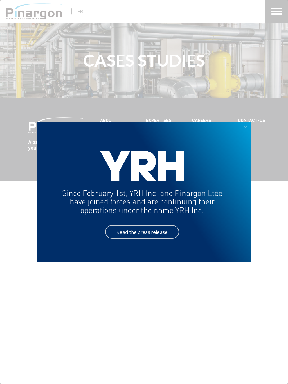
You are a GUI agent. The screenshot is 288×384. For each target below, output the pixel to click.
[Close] (245, 127)
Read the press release (142, 232)
